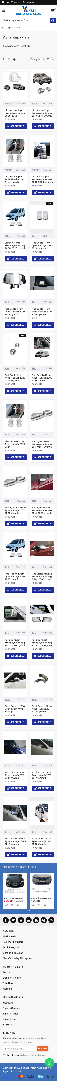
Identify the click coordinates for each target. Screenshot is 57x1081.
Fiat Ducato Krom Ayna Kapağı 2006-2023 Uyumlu (42, 378)
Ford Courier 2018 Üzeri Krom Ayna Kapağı (15, 709)
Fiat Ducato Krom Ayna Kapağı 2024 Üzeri (15, 444)
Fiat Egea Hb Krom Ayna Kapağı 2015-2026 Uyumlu (15, 510)
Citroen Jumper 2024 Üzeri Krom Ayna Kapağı (14, 179)
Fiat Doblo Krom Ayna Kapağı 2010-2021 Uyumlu (42, 312)
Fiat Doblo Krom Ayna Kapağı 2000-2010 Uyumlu (42, 245)
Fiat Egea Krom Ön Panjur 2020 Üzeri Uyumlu (15, 898)
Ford (7, 633)
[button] (27, 910)
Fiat (34, 236)
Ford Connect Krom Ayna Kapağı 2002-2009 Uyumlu (15, 643)
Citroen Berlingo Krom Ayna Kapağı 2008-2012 (15, 113)
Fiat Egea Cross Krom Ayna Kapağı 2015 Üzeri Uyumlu (42, 444)
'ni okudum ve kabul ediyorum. (26, 1055)
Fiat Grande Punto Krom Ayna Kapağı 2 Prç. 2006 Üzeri (42, 576)
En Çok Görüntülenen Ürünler (19, 867)
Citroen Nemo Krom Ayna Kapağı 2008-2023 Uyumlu (15, 245)
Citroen (8, 103)
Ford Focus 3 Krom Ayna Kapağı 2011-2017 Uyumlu (42, 775)
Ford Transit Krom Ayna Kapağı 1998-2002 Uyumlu (42, 841)
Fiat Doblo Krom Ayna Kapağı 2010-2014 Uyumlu (15, 312)
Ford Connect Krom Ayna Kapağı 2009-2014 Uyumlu (42, 643)
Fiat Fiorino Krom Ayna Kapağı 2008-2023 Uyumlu (15, 576)
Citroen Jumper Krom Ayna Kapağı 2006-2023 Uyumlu (42, 179)
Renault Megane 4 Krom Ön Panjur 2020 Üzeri (42, 898)
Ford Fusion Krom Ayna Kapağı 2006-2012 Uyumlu (15, 841)
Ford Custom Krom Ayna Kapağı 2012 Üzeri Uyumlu (15, 775)
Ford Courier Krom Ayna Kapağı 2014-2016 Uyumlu (42, 709)
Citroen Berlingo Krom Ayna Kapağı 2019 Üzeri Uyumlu (42, 113)
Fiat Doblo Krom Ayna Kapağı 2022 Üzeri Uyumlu (15, 378)
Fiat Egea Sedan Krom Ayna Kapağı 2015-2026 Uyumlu (42, 510)
